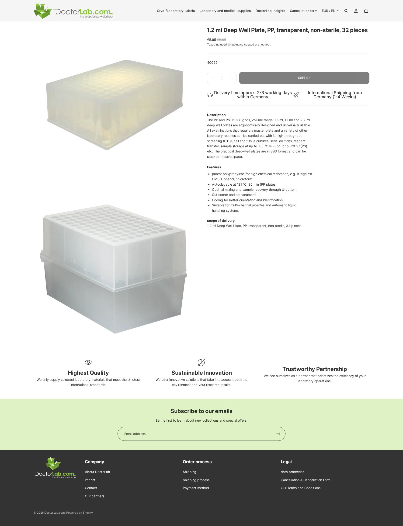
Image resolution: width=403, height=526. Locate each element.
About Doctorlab (97, 472)
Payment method (196, 488)
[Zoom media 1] (115, 102)
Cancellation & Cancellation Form (305, 480)
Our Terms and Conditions (300, 488)
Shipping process (196, 480)
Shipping (189, 472)
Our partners (94, 496)
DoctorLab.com (54, 512)
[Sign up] (278, 434)
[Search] (346, 11)
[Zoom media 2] (115, 266)
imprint (90, 480)
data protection (292, 472)
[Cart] (366, 11)
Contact (91, 488)
